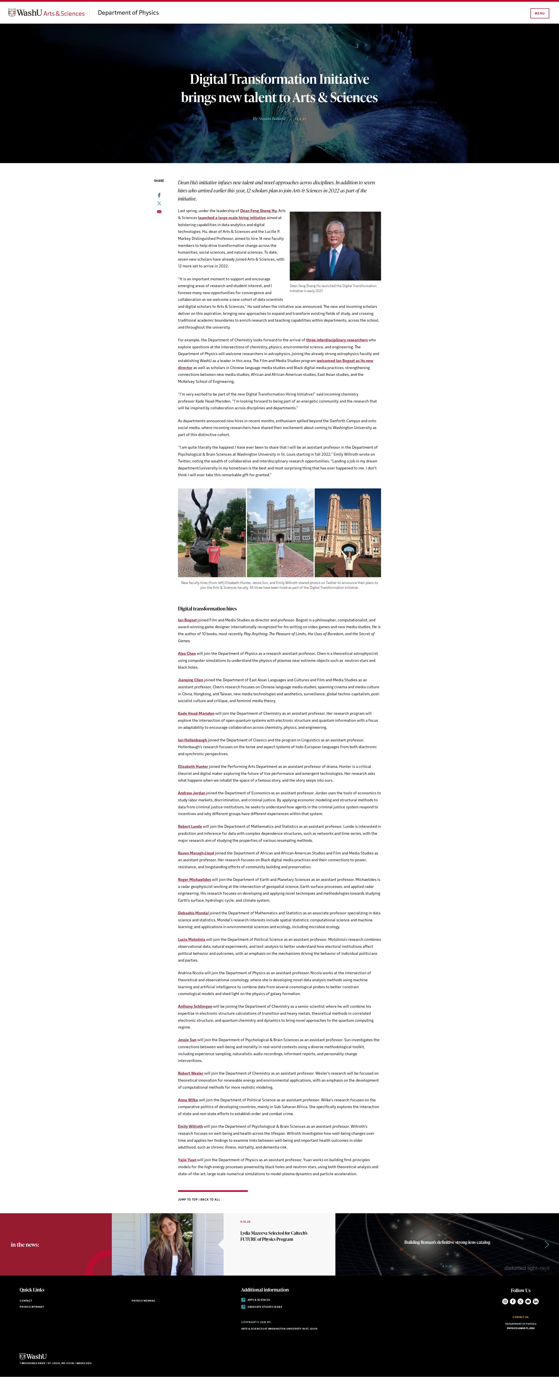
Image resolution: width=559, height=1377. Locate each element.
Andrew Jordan (191, 793)
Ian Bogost (187, 620)
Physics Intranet (32, 1307)
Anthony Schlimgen (195, 1007)
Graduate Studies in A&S (264, 1307)
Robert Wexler (190, 1073)
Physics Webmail (143, 1301)
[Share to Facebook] (159, 196)
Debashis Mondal (193, 913)
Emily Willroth (190, 1127)
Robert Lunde (190, 827)
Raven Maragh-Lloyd (196, 853)
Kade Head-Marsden (196, 714)
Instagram (505, 1301)
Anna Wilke (188, 1100)
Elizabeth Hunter (193, 767)
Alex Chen (187, 654)
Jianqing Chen (190, 680)
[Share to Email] (159, 213)
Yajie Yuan (187, 1160)
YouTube (528, 1301)
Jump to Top (188, 1199)
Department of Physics (128, 13)
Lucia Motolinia (191, 940)
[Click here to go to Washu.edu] (33, 1359)
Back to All (210, 1199)
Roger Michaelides (194, 880)
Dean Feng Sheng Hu (258, 211)
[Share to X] (159, 204)
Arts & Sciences (258, 1300)
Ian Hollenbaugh (192, 740)
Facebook (513, 1301)
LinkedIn (536, 1301)
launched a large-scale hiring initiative (232, 218)
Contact (26, 1301)
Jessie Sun (187, 1040)
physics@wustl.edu (521, 1328)
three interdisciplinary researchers (337, 340)
